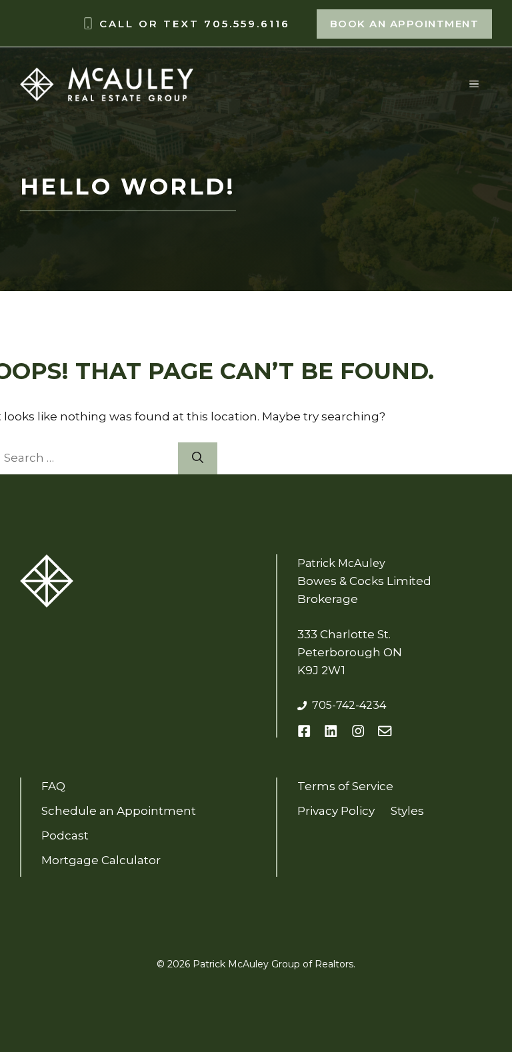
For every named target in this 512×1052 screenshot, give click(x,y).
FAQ (53, 786)
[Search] (197, 458)
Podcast (65, 835)
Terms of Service (345, 786)
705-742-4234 (349, 705)
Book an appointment (404, 23)
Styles (407, 810)
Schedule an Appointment (118, 810)
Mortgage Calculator (101, 860)
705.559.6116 (247, 23)
